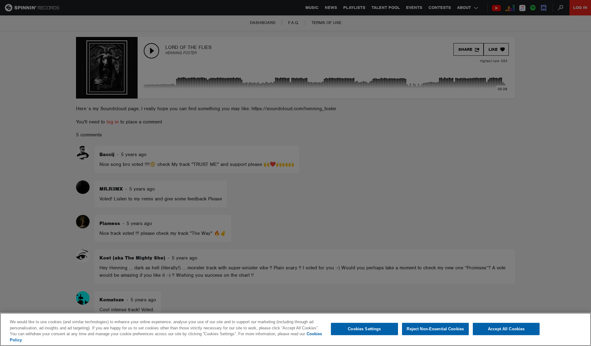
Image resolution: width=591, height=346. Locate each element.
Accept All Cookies (506, 329)
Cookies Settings (364, 329)
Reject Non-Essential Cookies (435, 329)
